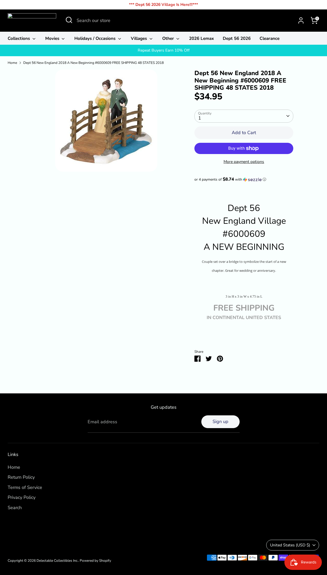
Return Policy (21, 477)
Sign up (220, 421)
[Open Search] (69, 20)
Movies (53, 38)
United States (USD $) (290, 545)
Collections (19, 38)
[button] (243, 179)
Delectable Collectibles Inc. (57, 560)
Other (168, 38)
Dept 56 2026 (237, 38)
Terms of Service (25, 487)
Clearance (269, 38)
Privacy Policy (22, 497)
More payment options (244, 162)
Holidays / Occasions (95, 38)
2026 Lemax (201, 38)
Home (12, 62)
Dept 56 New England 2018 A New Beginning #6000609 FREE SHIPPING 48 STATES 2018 (93, 62)
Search (15, 507)
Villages (139, 38)
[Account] (301, 20)
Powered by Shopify (95, 560)
